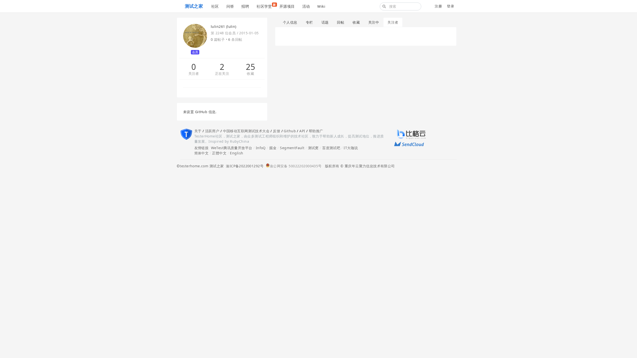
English (236, 153)
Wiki (321, 6)
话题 (325, 22)
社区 (215, 6)
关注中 (373, 22)
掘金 (272, 147)
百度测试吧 (331, 147)
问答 (230, 6)
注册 (438, 6)
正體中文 (219, 153)
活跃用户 (212, 131)
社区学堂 (266, 6)
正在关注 (222, 74)
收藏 (250, 74)
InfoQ (261, 147)
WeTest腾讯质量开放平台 (231, 147)
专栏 (309, 22)
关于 (198, 131)
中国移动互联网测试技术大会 (246, 131)
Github (290, 131)
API (302, 131)
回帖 (340, 22)
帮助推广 (316, 131)
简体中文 (201, 153)
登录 (450, 6)
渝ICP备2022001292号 (244, 166)
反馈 (276, 131)
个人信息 (290, 22)
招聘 (245, 6)
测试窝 (313, 147)
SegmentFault (292, 147)
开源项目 (287, 6)
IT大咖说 (351, 147)
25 (250, 67)
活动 (306, 6)
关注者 (193, 74)
